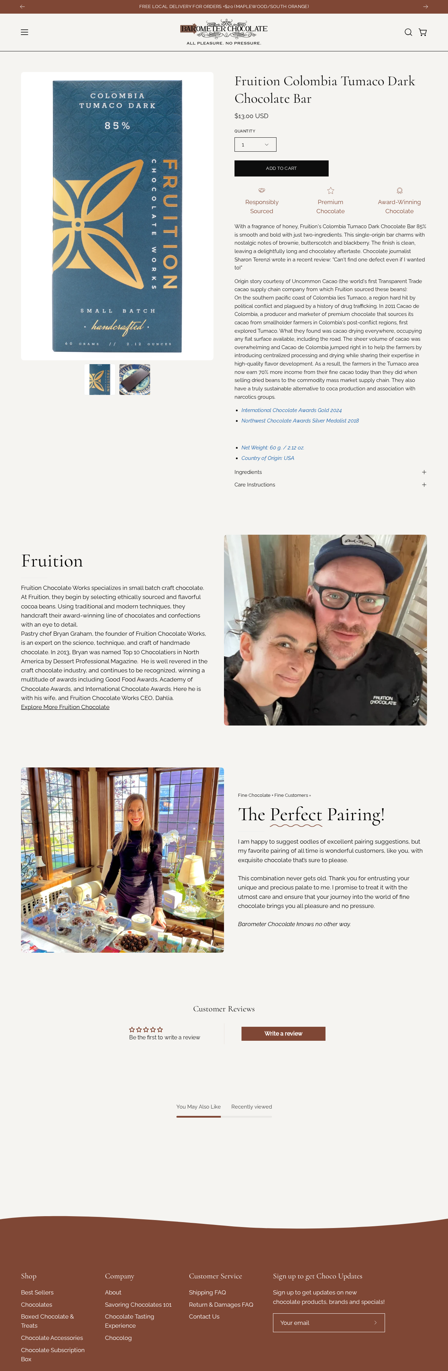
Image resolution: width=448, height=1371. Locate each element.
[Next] (425, 6)
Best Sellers (37, 1292)
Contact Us (204, 1316)
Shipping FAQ (207, 1292)
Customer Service (215, 1275)
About (113, 1292)
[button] (408, 32)
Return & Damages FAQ (221, 1304)
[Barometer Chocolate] (224, 32)
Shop (28, 1275)
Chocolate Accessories (52, 1338)
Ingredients (248, 472)
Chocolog (118, 1338)
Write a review (283, 1033)
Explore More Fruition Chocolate (65, 706)
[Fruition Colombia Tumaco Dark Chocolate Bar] (99, 379)
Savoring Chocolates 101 (138, 1304)
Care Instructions (254, 485)
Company (119, 1275)
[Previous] (22, 6)
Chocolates (36, 1304)
